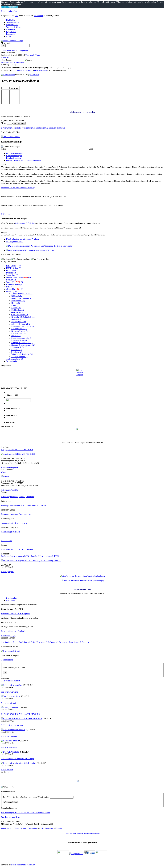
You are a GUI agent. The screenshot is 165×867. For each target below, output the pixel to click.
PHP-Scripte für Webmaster (57, 642)
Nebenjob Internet (8, 703)
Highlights (10, 20)
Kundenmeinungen (14, 156)
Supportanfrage (7, 523)
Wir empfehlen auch (14, 241)
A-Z (8, 57)
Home (3, 57)
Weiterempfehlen (10, 802)
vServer (4, 472)
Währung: (5, 65)
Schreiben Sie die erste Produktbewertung (18, 188)
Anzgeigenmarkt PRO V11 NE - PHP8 (17, 449)
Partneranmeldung (26, 514)
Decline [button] (4, 7)
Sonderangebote (12, 22)
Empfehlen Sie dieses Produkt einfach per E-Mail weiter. (26, 797)
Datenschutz (33, 828)
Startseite (20, 70)
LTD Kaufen (6, 540)
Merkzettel (19, 62)
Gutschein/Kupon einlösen (14, 667)
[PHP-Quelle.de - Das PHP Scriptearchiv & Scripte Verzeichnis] (89, 854)
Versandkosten (19, 505)
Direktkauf (30, 497)
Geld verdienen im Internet (12, 725)
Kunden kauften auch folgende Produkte (22, 239)
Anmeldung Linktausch (10, 532)
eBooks (29, 70)
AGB (8, 36)
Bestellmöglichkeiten (9, 497)
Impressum (10, 34)
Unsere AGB (31, 505)
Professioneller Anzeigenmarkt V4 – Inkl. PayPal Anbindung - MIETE (30, 556)
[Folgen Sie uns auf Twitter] (83, 580)
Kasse (3, 11)
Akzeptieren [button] (12, 7)
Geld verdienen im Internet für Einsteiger (17, 758)
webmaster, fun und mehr (11, 549)
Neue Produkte (12, 25)
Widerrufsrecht (7, 828)
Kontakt (22, 497)
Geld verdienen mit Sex (10, 681)
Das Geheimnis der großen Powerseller (56, 246)
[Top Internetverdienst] (10, 137)
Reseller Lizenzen (13, 158)
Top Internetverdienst (9, 692)
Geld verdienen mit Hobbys (42, 250)
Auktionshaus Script (9, 642)
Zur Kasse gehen (23, 613)
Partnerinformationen (9, 514)
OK (3, 46)
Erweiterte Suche (8, 62)
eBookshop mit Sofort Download (31, 642)
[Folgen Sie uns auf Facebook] (82, 576)
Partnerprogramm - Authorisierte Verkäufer (23, 160)
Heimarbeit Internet (9, 736)
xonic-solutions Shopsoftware (23, 865)
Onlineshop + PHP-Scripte (25, 223)
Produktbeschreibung (14, 153)
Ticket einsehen (20, 523)
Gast (16, 15)
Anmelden (10, 29)
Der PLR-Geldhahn (9, 747)
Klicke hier (5, 214)
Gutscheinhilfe (7, 660)
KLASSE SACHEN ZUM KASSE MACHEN (20, 714)
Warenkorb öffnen (13, 27)
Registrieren (11, 32)
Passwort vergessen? (20, 50)
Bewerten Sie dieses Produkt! (13, 631)
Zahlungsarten (7, 505)
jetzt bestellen (11, 11)
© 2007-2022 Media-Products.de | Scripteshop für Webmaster (82, 833)
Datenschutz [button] (20, 4)
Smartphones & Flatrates (79, 642)
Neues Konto (6, 50)
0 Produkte (38, 15)
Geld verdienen (40, 70)
